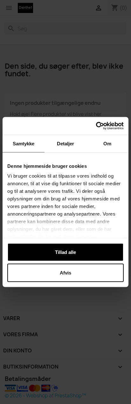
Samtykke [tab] (24, 143)
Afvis (65, 272)
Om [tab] (107, 143)
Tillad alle (65, 252)
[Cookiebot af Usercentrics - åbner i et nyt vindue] (96, 126)
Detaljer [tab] (65, 143)
